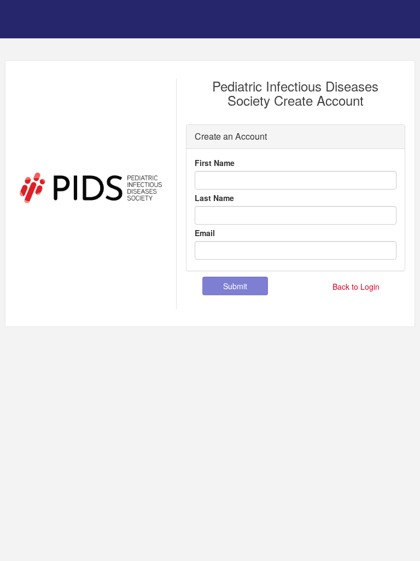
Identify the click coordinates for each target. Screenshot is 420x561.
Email (205, 232)
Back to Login (356, 286)
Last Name (214, 197)
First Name (215, 162)
